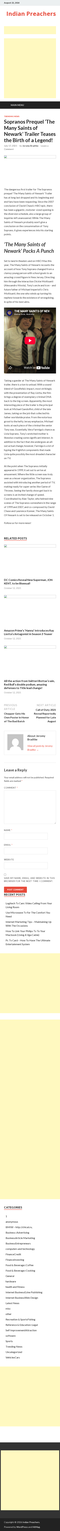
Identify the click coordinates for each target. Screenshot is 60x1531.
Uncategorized (14, 1351)
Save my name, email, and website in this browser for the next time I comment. (29, 880)
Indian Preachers (31, 14)
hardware (11, 1281)
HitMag (36, 1527)
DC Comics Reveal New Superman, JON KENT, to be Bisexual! (28, 581)
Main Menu (17, 105)
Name (8, 830)
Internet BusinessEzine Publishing (24, 1292)
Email (8, 845)
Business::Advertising (17, 1232)
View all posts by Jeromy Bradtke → (40, 747)
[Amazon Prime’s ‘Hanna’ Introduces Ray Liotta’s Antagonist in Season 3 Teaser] (30, 597)
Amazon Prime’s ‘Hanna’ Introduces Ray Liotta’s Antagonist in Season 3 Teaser (29, 632)
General (10, 1275)
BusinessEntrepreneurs (18, 1243)
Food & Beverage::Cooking (20, 1270)
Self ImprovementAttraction (21, 1330)
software (11, 1335)
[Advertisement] (32, 30)
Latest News (12, 1303)
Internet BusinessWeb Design (22, 1297)
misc (8, 1308)
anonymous (12, 1221)
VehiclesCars (13, 1357)
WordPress (22, 1527)
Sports (9, 1341)
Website (9, 859)
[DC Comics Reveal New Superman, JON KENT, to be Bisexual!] (30, 546)
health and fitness (15, 1286)
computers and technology (20, 1248)
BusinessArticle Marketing (20, 1237)
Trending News (11, 116)
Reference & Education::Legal (22, 1324)
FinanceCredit (13, 1254)
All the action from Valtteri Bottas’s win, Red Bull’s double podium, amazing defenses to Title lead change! (29, 684)
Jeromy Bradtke (30, 146)
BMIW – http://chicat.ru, (19, 1227)
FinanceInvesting (15, 1259)
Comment (11, 787)
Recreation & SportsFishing (20, 1319)
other (9, 1313)
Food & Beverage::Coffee (19, 1265)
